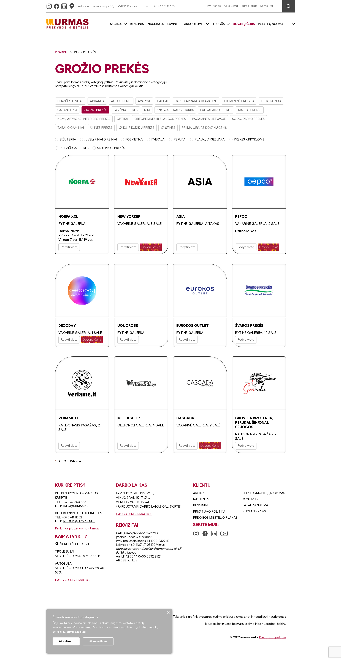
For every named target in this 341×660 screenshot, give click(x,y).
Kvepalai (158, 139)
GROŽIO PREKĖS (95, 110)
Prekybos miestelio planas (215, 517)
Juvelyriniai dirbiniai (101, 139)
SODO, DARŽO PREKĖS (248, 118)
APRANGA (97, 101)
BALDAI (162, 101)
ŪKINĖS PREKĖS (101, 127)
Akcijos (199, 493)
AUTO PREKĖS (121, 101)
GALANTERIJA (67, 110)
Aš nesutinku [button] (98, 641)
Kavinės (173, 24)
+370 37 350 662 (163, 6)
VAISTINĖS (168, 127)
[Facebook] (56, 5)
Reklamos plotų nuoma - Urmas (77, 528)
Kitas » (75, 461)
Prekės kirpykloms (249, 139)
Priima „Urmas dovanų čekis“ (205, 127)
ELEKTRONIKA (271, 101)
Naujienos (201, 499)
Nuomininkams (254, 511)
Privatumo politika (209, 511)
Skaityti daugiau (74, 632)
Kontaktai (266, 5)
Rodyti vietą (69, 247)
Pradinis (61, 52)
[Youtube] (224, 531)
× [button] (168, 612)
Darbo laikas (249, 5)
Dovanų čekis (244, 24)
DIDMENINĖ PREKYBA (239, 101)
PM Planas (214, 5)
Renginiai (137, 24)
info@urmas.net (76, 505)
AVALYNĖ (144, 101)
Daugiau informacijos (73, 579)
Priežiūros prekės (74, 148)
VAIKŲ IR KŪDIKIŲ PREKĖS (136, 127)
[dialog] (109, 631)
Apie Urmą (231, 5)
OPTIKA (122, 118)
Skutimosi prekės (111, 148)
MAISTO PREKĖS (249, 110)
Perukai (180, 139)
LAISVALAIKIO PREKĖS (216, 110)
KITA (147, 110)
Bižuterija (68, 139)
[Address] (72, 5)
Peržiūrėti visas (70, 101)
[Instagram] (49, 5)
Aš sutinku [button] (66, 641)
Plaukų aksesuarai (210, 139)
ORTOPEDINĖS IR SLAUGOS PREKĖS (160, 118)
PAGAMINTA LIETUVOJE (209, 118)
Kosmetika (134, 139)
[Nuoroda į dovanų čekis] (151, 247)
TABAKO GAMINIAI (70, 127)
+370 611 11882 (72, 517)
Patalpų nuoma (270, 24)
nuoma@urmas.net (79, 521)
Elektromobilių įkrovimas (263, 492)
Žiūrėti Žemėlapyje (74, 544)
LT (288, 24)
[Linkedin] (64, 5)
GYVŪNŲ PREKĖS (125, 110)
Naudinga (156, 24)
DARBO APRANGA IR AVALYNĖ (196, 101)
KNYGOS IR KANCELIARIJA (175, 110)
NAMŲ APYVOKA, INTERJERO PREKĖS (83, 118)
